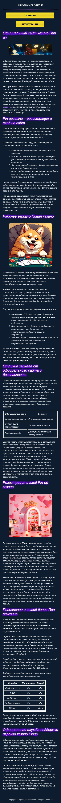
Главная (30, 15)
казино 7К (8, 107)
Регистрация (30, 24)
